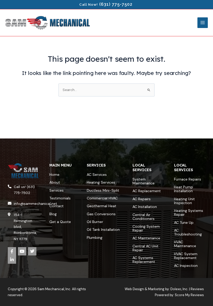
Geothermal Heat (101, 206)
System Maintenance (143, 181)
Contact (56, 206)
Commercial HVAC (102, 198)
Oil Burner (95, 221)
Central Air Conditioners (143, 216)
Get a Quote (60, 221)
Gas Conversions (101, 214)
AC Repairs (141, 199)
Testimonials (60, 198)
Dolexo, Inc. (179, 289)
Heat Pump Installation (183, 189)
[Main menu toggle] (202, 22)
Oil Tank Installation (103, 229)
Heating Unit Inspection (184, 201)
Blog (53, 214)
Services (56, 190)
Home (54, 174)
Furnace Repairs (187, 179)
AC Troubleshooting (188, 232)
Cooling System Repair (146, 228)
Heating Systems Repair (188, 212)
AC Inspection (186, 265)
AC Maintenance (146, 238)
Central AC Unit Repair (145, 248)
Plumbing (94, 237)
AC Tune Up (184, 222)
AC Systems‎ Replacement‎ (143, 259)
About (54, 182)
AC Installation (144, 206)
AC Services (97, 174)
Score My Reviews (189, 295)
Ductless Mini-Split (103, 190)
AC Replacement (146, 191)
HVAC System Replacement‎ (185, 256)
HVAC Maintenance (185, 244)
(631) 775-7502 (115, 4)
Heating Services (101, 182)
